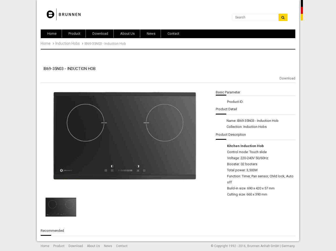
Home (46, 43)
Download (287, 78)
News (108, 246)
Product (59, 246)
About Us (93, 246)
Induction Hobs (67, 43)
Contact (122, 246)
